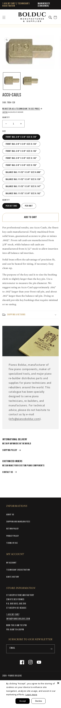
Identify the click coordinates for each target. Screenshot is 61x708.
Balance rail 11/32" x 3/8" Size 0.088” (23, 172)
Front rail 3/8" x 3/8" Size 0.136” (21, 151)
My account (11, 562)
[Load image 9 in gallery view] (30, 81)
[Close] (58, 683)
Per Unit (29, 206)
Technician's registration (18, 569)
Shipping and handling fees (18, 521)
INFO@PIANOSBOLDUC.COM (18, 618)
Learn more (31, 694)
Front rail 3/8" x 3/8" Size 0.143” (21, 158)
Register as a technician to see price (21, 108)
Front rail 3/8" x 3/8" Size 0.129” (21, 137)
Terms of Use (12, 543)
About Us (10, 514)
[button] (3, 17)
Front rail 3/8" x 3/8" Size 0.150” (21, 165)
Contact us (7, 472)
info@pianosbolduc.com (25, 419)
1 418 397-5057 (8, 3)
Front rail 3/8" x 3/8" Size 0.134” (21, 144)
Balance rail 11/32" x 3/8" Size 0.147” (23, 186)
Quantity (6, 117)
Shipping (5, 112)
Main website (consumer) (44, 4)
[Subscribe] (51, 648)
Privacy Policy (12, 536)
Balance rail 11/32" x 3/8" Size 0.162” (23, 193)
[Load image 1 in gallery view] (11, 81)
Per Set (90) (11, 206)
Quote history (12, 577)
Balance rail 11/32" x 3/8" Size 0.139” (23, 179)
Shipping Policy (9, 450)
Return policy (12, 528)
